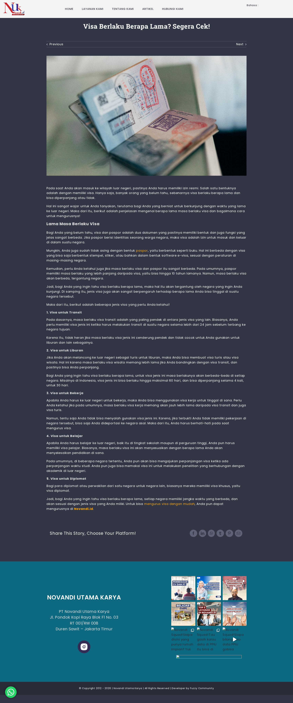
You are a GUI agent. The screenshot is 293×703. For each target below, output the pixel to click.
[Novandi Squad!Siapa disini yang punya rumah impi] (183, 639)
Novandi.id (83, 509)
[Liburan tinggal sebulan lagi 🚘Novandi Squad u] (209, 588)
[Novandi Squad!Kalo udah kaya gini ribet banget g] (183, 614)
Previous (56, 44)
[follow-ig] (209, 656)
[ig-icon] (84, 642)
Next (239, 44)
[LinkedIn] (202, 533)
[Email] (238, 533)
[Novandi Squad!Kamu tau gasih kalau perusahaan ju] (235, 588)
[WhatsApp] (211, 533)
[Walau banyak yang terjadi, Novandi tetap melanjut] (235, 614)
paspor (142, 250)
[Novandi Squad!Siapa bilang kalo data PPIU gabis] (235, 639)
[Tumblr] (220, 533)
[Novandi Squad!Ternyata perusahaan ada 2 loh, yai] (183, 588)
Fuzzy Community (202, 688)
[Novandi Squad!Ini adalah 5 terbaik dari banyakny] (209, 614)
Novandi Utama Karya (128, 688)
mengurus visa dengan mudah (169, 504)
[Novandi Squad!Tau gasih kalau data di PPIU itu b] (209, 639)
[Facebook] (193, 533)
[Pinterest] (229, 533)
